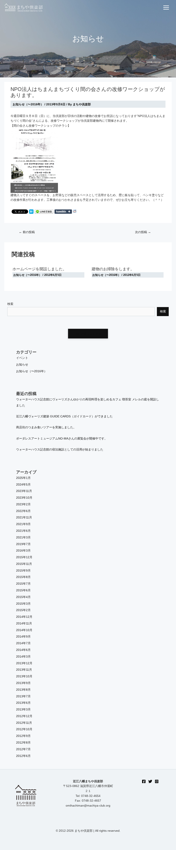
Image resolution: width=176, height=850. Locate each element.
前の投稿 (27, 232)
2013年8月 (23, 689)
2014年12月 (24, 616)
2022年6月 (23, 511)
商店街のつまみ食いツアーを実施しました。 (46, 427)
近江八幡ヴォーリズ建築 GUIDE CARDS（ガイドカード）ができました (64, 416)
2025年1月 (23, 478)
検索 (10, 304)
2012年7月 (23, 749)
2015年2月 (23, 610)
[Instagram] (157, 781)
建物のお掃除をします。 (113, 269)
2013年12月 (24, 663)
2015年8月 (23, 577)
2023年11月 (24, 491)
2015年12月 (24, 557)
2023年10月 (24, 497)
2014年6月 (23, 650)
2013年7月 (23, 696)
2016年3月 (23, 550)
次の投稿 (143, 232)
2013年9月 (23, 683)
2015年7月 (23, 583)
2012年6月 (23, 756)
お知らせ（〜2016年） (28, 104)
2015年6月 (23, 590)
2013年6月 (23, 702)
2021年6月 (23, 530)
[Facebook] (144, 781)
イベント (22, 358)
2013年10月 (24, 676)
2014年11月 (24, 623)
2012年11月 (24, 722)
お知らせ (22, 364)
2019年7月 (23, 544)
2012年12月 (24, 716)
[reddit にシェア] (74, 211)
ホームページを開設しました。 (39, 269)
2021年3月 (23, 537)
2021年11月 (24, 517)
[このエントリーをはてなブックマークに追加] (31, 211)
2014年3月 (23, 656)
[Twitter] (150, 781)
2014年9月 (23, 636)
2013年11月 (24, 669)
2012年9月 (23, 736)
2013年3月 (23, 709)
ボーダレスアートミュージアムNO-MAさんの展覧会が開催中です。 (61, 438)
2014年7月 (23, 643)
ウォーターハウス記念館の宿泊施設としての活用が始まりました (59, 449)
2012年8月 (23, 742)
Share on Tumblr (63, 211)
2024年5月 (23, 484)
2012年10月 (24, 729)
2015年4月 (23, 597)
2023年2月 (23, 504)
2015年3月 (23, 603)
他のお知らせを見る (88, 333)
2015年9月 (23, 570)
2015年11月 (24, 564)
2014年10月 (24, 630)
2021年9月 (23, 524)
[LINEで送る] (44, 211)
